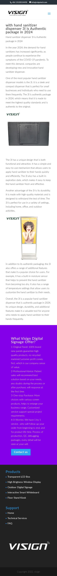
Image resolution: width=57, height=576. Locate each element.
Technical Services (17, 518)
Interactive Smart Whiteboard (23, 492)
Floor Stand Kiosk (17, 498)
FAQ (10, 523)
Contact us (21, 452)
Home (11, 513)
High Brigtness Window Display (24, 482)
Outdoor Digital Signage (20, 487)
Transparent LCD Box (19, 477)
